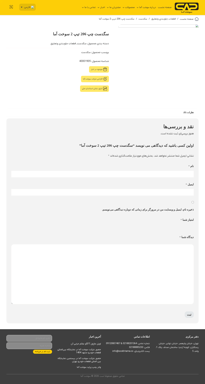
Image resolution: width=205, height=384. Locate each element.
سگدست (143, 19)
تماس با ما (90, 7)
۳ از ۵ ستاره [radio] (186, 227)
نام (191, 166)
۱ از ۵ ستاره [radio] (192, 227)
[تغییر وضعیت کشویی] (138, 7)
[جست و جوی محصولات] (11, 7)
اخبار (102, 7)
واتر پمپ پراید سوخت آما (89, 367)
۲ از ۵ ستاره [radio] (189, 227)
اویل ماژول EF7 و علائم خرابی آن (86, 343)
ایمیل (190, 184)
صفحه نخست (165, 7)
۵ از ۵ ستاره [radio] (180, 227)
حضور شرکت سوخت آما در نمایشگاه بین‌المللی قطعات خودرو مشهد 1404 (79, 351)
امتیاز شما (187, 219)
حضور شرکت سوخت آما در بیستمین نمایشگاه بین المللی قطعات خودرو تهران (79, 360)
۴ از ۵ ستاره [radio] (183, 227)
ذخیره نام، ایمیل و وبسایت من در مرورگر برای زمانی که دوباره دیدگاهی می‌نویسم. (148, 209)
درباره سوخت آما (147, 7)
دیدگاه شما (186, 237)
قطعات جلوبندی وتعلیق (163, 19)
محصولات (130, 7)
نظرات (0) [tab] (189, 112)
